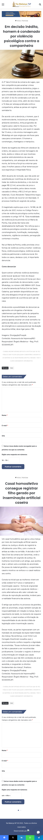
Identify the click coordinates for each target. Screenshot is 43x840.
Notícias (25, 21)
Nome (5, 415)
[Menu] (3, 5)
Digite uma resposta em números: (14, 454)
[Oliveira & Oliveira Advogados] (21, 14)
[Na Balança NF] (21, 4)
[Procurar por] (40, 5)
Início (18, 21)
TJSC (11, 368)
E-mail (5, 425)
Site (3, 436)
